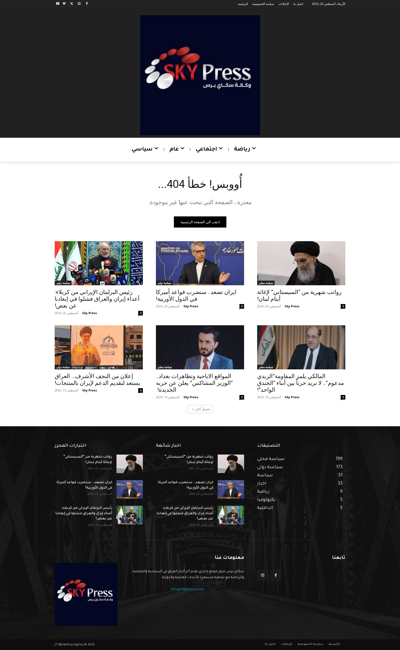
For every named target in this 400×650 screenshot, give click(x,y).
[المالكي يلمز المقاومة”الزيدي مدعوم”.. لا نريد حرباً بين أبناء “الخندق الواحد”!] (301, 347)
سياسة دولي (164, 283)
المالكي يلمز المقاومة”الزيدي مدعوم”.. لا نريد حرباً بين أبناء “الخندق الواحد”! (300, 383)
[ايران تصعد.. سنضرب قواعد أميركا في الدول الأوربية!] (200, 263)
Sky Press (292, 306)
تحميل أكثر (202, 409)
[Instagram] (79, 4)
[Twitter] (72, 4)
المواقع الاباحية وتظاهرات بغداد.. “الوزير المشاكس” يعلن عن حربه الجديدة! (194, 383)
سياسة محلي (266, 283)
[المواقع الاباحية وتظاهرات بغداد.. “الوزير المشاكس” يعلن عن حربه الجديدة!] (200, 347)
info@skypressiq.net (187, 589)
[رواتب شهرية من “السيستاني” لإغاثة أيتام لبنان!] (301, 263)
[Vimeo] (64, 4)
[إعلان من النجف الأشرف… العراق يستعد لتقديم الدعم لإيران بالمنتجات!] (99, 347)
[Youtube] (58, 4)
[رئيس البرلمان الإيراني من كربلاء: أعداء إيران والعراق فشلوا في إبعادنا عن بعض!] (99, 263)
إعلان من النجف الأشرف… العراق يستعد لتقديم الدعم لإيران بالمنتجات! (97, 379)
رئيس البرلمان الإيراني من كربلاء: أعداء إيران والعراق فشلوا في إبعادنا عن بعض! (97, 299)
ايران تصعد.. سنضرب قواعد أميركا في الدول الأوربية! (196, 295)
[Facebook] (87, 4)
